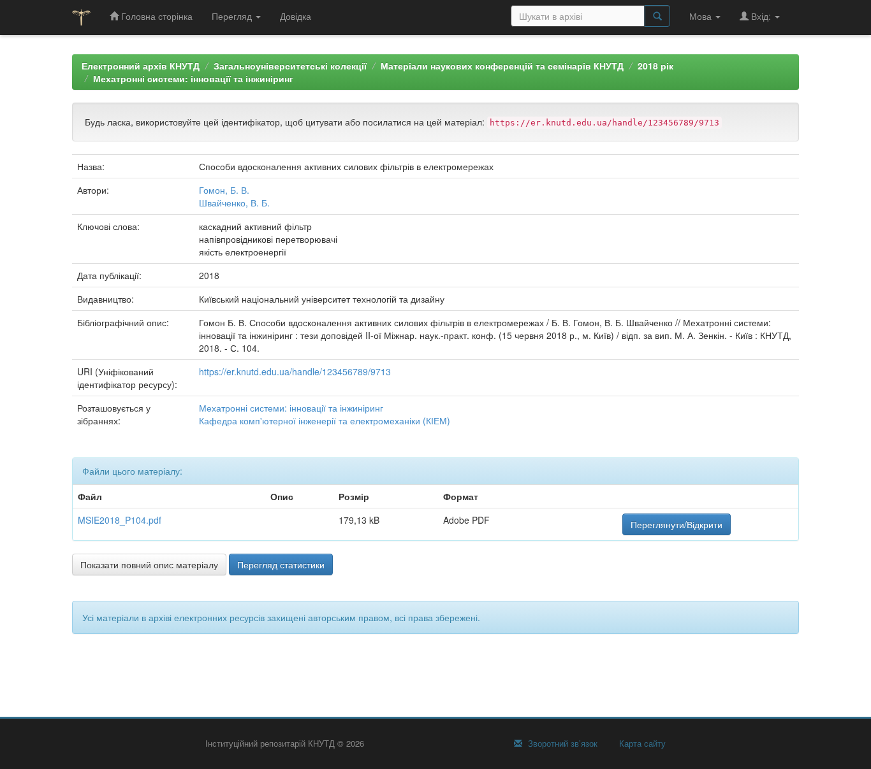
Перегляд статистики (281, 564)
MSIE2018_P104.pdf (119, 520)
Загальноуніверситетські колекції (290, 65)
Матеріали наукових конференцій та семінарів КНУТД (502, 65)
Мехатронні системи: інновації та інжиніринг (193, 78)
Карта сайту (641, 743)
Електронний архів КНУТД (141, 65)
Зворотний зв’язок (561, 743)
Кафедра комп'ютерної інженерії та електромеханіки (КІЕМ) (324, 420)
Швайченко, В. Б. (234, 202)
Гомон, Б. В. (224, 189)
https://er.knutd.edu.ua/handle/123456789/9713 (295, 371)
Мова (701, 16)
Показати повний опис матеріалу (149, 564)
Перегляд (233, 16)
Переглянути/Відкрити (676, 524)
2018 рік (655, 65)
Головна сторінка (156, 16)
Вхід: (761, 16)
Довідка (295, 16)
